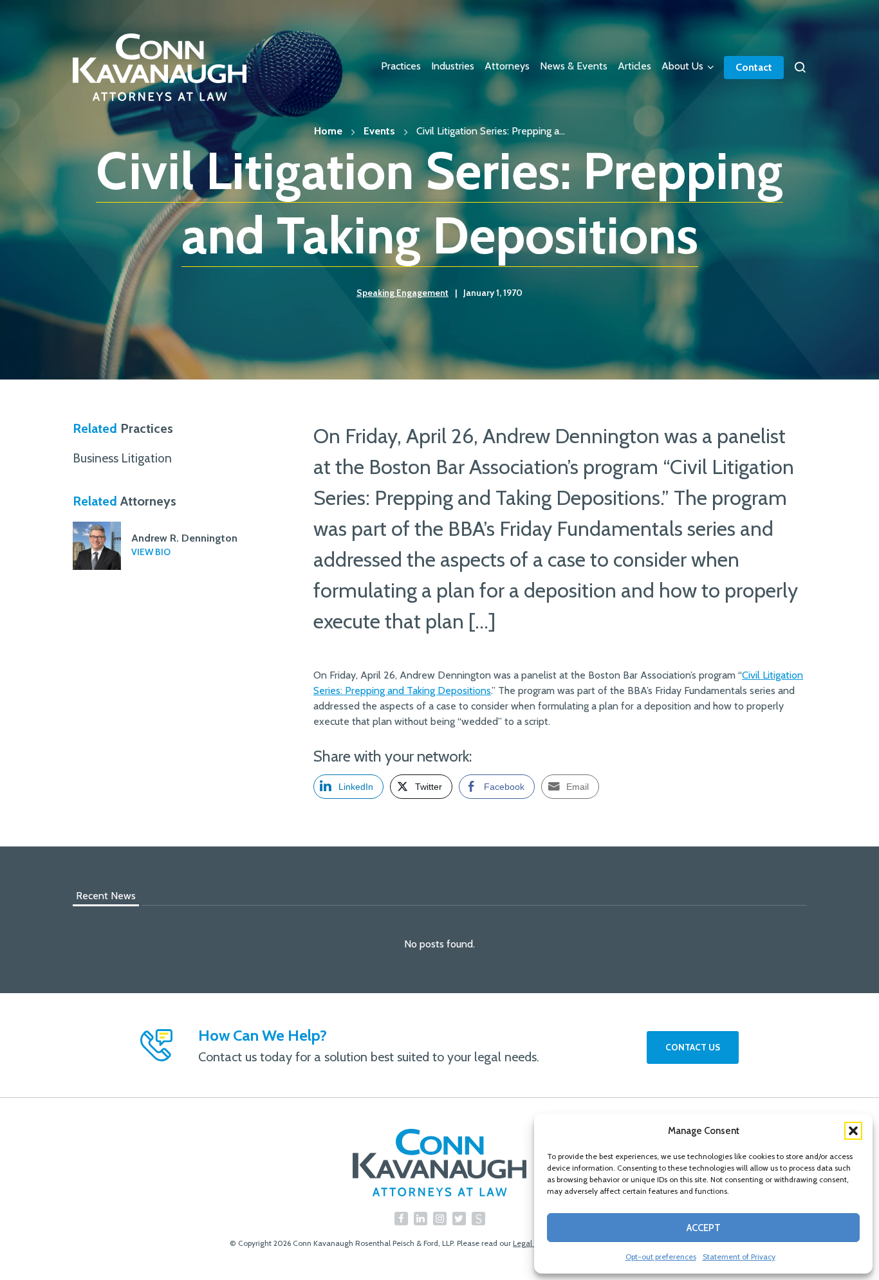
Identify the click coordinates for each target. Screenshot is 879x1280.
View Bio (151, 552)
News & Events (573, 66)
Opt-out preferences (660, 1256)
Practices (401, 66)
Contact (754, 67)
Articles (634, 66)
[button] (853, 1130)
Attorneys (507, 66)
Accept (704, 1228)
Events (379, 131)
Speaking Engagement (402, 292)
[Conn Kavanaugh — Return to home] (439, 1162)
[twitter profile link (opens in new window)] (459, 1218)
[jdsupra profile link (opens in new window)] (478, 1218)
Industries (452, 66)
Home (328, 131)
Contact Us (692, 1047)
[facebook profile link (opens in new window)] (401, 1218)
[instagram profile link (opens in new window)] (440, 1218)
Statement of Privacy (739, 1256)
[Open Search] (799, 67)
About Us (682, 66)
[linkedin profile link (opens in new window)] (420, 1218)
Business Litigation (122, 458)
